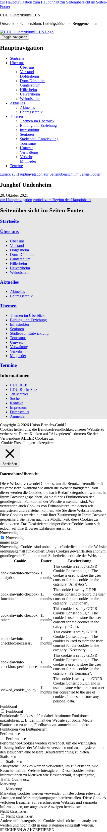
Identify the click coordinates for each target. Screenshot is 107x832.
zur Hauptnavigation (16, 2)
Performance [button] (10, 734)
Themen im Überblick (37, 121)
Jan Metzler (19, 394)
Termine (16, 166)
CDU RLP (18, 385)
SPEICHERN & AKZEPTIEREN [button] (27, 830)
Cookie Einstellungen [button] (18, 443)
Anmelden (18, 416)
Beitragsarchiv (31, 112)
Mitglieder (28, 161)
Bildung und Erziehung (38, 125)
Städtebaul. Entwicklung (39, 139)
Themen (16, 116)
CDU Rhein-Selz (23, 389)
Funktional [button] (8, 706)
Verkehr (26, 157)
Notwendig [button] (9, 533)
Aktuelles (17, 103)
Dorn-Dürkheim (32, 81)
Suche (15, 398)
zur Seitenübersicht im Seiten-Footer (72, 174)
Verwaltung (29, 152)
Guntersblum (30, 85)
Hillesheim (28, 90)
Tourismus (28, 143)
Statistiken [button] (8, 756)
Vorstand (27, 72)
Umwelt (26, 148)
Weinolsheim (30, 98)
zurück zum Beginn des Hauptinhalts (62, 200)
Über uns (17, 63)
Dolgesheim (29, 76)
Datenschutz (19, 412)
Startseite (17, 58)
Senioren (27, 134)
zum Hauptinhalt (46, 2)
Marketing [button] (8, 784)
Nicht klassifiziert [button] (13, 811)
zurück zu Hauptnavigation (21, 174)
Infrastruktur (29, 130)
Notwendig (15, 538)
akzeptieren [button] (46, 443)
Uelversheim (30, 94)
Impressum (18, 407)
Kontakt (16, 403)
